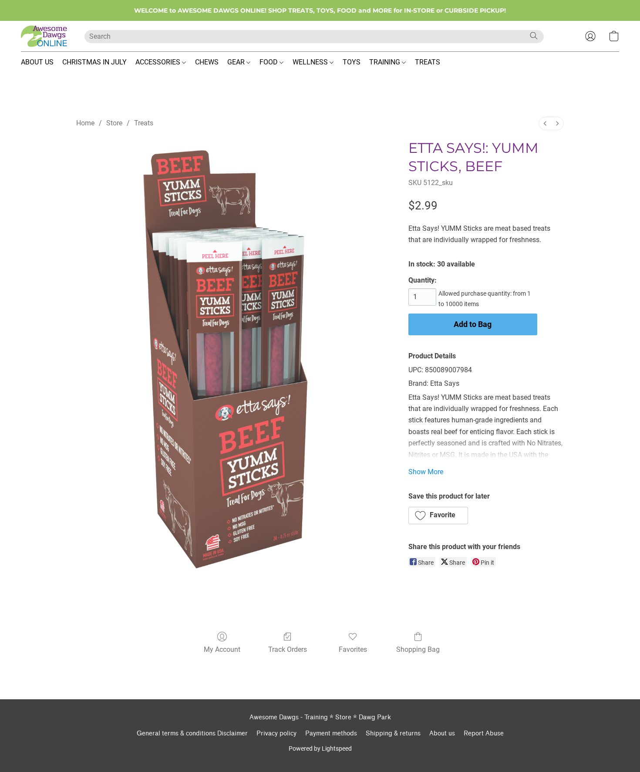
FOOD (269, 62)
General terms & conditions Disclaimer (192, 733)
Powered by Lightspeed (320, 748)
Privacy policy (276, 733)
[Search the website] (533, 36)
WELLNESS (311, 62)
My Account (222, 649)
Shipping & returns (393, 733)
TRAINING (385, 62)
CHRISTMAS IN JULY (94, 62)
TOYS (351, 62)
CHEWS (207, 62)
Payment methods (331, 733)
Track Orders (287, 649)
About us (442, 733)
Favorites (353, 649)
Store (114, 123)
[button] (44, 36)
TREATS (427, 62)
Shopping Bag (418, 649)
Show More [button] (425, 472)
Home (85, 123)
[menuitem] (545, 123)
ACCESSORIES (158, 62)
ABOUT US (37, 62)
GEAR (236, 62)
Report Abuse (484, 733)
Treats (143, 123)
